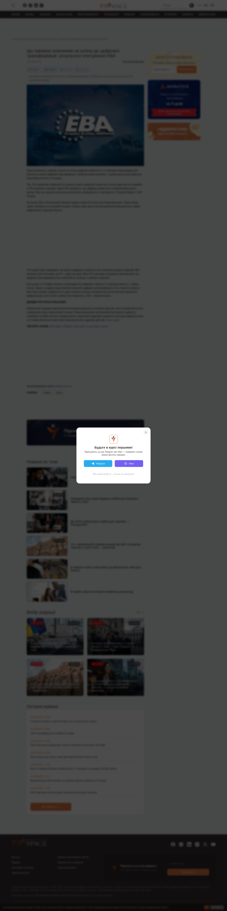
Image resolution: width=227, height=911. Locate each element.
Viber (131, 463)
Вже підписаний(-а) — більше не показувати (113, 474)
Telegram (100, 463)
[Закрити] (145, 432)
